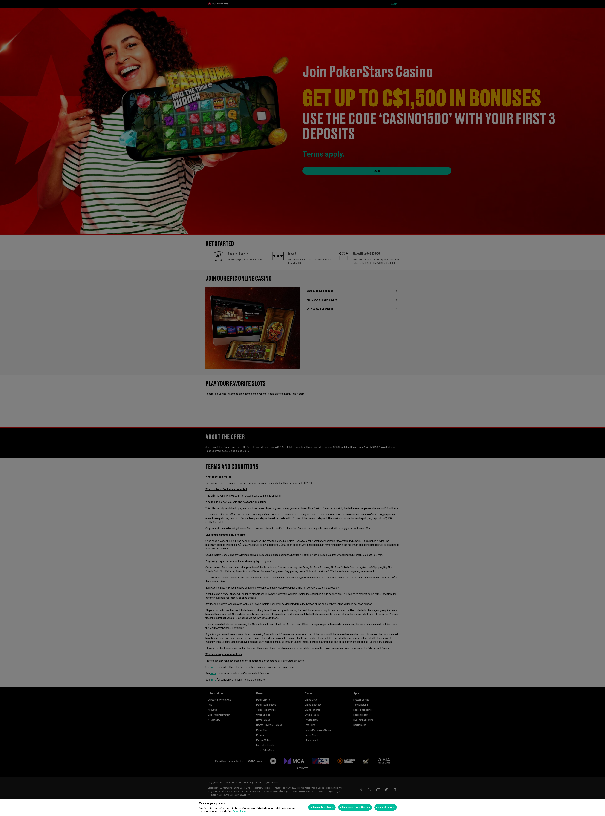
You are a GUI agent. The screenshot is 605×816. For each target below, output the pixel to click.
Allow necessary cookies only (355, 807)
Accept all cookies (385, 807)
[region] (302, 807)
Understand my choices (322, 807)
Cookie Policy (239, 811)
